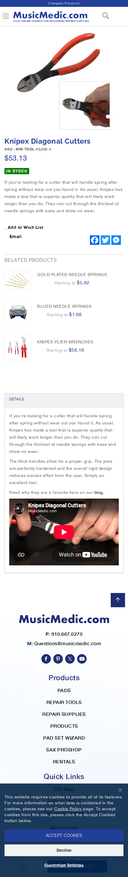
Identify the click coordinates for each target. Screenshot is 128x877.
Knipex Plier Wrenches (65, 342)
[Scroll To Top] (118, 600)
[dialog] (64, 830)
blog (98, 492)
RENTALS (64, 761)
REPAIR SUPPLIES (64, 714)
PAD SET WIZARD (64, 737)
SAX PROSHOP (64, 749)
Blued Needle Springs (64, 306)
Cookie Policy (68, 808)
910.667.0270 (66, 634)
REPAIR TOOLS (64, 702)
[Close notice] (120, 790)
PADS (64, 690)
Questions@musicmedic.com (67, 643)
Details (16, 399)
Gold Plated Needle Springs (72, 274)
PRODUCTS (64, 726)
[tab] (64, 400)
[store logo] (50, 19)
